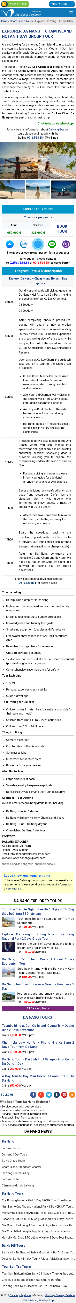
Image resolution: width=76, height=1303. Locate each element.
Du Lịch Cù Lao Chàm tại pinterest (64, 1095)
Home (3, 21)
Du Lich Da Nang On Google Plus (41, 1095)
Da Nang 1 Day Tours (14, 1154)
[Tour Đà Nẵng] (27, 12)
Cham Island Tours (21, 21)
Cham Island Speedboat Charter (21, 1166)
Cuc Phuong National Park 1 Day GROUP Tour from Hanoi (36, 1200)
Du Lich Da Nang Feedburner (72, 1095)
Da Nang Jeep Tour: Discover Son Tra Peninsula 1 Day (34, 1286)
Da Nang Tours (39, 1008)
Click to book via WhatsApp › (56, 123)
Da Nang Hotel (10, 1179)
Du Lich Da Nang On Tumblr (57, 1095)
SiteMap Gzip (46, 1300)
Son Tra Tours (16, 1267)
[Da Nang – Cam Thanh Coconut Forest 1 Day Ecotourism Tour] (8, 968)
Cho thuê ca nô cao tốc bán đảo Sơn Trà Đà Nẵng (31, 1279)
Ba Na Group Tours (13, 1160)
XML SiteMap (29, 1300)
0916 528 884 (59, 4)
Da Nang (8, 1141)
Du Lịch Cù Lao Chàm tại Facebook (33, 1095)
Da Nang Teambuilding (16, 1173)
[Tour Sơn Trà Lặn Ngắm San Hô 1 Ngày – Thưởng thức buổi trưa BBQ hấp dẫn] (8, 918)
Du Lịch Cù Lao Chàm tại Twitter (49, 1095)
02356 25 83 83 (18, 4)
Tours (13, 1245)
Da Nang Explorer (59, 129)
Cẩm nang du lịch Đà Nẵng (18, 1185)
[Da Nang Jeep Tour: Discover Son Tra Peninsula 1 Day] (8, 993)
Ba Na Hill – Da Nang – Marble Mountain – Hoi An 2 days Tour (39, 1252)
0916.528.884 (35, 137)
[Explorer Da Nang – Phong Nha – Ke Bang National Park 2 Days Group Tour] (8, 943)
